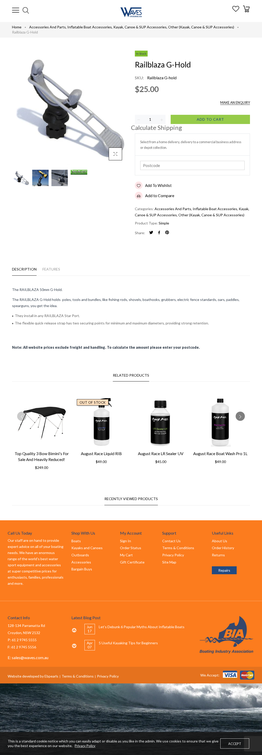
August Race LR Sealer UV (160, 453)
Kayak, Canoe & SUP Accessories (140, 27)
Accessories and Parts (48, 27)
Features (51, 269)
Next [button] (74, 645)
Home (16, 27)
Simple (164, 223)
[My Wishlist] (236, 10)
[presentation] (21, 416)
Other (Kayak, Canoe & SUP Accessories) (201, 27)
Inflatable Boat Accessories (90, 27)
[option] (137, 629)
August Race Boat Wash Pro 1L (220, 453)
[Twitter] (151, 233)
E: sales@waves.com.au (28, 657)
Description (24, 269)
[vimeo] (167, 233)
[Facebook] (159, 233)
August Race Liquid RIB (101, 453)
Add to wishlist (158, 185)
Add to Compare (159, 195)
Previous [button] (74, 630)
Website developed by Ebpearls (33, 676)
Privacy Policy (108, 676)
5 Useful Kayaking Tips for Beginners (128, 643)
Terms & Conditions (78, 676)
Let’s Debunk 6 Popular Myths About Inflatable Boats (141, 627)
